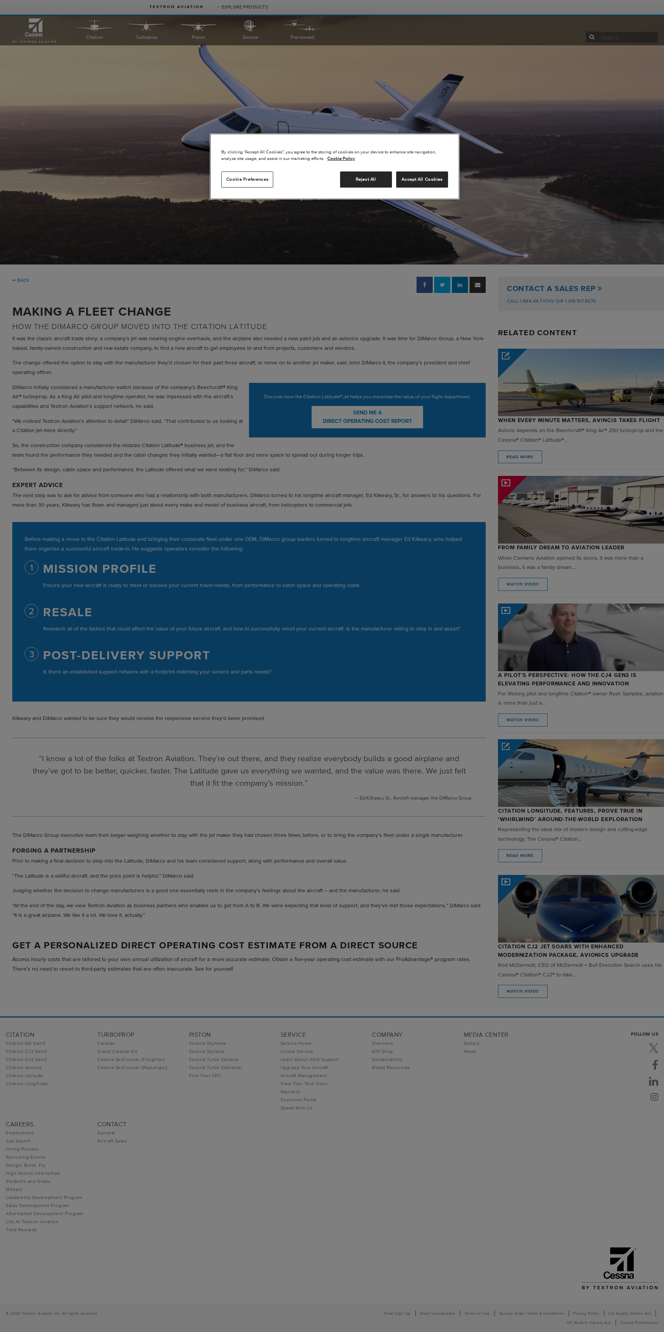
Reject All (366, 179)
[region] (335, 166)
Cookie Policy (341, 158)
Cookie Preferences (247, 179)
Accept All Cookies (422, 179)
